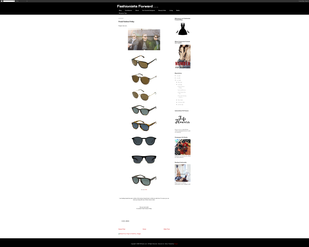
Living (171, 10)
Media (178, 10)
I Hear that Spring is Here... (182, 96)
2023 (178, 78)
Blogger (176, 243)
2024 (178, 75)
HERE (146, 189)
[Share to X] (125, 221)
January (180, 104)
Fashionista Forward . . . (137, 6)
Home (144, 229)
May (179, 82)
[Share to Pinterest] (128, 221)
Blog (120, 10)
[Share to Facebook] (127, 221)
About (137, 10)
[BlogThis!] (124, 221)
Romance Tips (123, 13)
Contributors (128, 10)
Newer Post (121, 229)
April (179, 84)
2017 (178, 80)
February (180, 102)
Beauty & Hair (162, 10)
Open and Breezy (182, 90)
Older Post (167, 229)
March (179, 100)
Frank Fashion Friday (181, 87)
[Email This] (122, 221)
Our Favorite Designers (148, 10)
